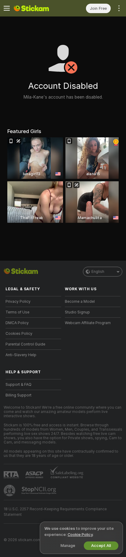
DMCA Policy (17, 323)
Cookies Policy (19, 333)
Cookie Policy (80, 534)
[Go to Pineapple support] (10, 490)
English (97, 271)
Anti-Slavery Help (21, 355)
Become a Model (80, 301)
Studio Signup (77, 312)
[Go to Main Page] (38, 8)
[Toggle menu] (6, 8)
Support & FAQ (18, 384)
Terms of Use (17, 312)
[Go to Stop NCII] (39, 490)
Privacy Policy (18, 301)
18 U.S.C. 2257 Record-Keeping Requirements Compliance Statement (55, 512)
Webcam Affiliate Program (88, 323)
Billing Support (18, 395)
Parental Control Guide (25, 344)
